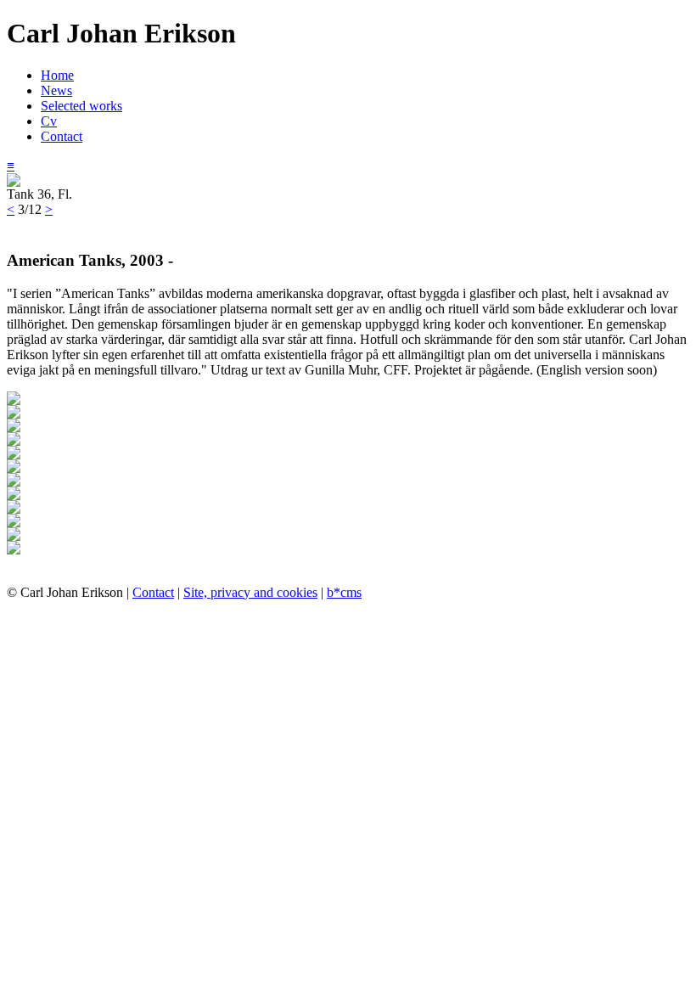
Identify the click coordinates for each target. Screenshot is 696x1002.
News (56, 90)
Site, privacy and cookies (250, 592)
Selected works (81, 106)
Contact (61, 136)
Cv (49, 121)
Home (57, 75)
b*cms (344, 592)
